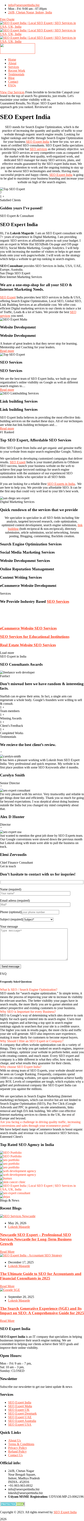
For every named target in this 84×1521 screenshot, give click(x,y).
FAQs (12, 85)
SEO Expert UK (19, 1410)
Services (13, 67)
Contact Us (15, 1455)
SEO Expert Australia (22, 1421)
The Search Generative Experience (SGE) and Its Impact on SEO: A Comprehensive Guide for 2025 (42, 1310)
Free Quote (7, 19)
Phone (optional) (10, 912)
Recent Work (16, 70)
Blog (11, 78)
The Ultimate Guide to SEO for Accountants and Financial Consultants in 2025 (40, 1276)
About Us (14, 1440)
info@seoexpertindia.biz (24, 5)
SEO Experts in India (61, 484)
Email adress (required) (15, 900)
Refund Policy (17, 1451)
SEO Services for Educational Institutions (34, 636)
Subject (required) (11, 919)
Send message (10, 966)
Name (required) (10, 889)
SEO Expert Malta (20, 1406)
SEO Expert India (37, 141)
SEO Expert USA (19, 1424)
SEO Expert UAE (20, 1417)
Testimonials (16, 74)
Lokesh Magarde (19, 1226)
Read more (7, 351)
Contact (13, 81)
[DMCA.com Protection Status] (12, 1505)
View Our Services (12, 92)
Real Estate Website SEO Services (28, 645)
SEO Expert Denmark (22, 1413)
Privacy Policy (17, 1448)
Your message (9, 926)
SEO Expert (8, 297)
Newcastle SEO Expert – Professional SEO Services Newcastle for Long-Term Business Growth (36, 1239)
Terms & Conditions (21, 1444)
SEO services (38, 149)
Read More (7, 1251)
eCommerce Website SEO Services (28, 628)
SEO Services (58, 601)
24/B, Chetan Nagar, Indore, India (30, 12)
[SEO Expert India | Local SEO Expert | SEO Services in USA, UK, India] (42, 26)
